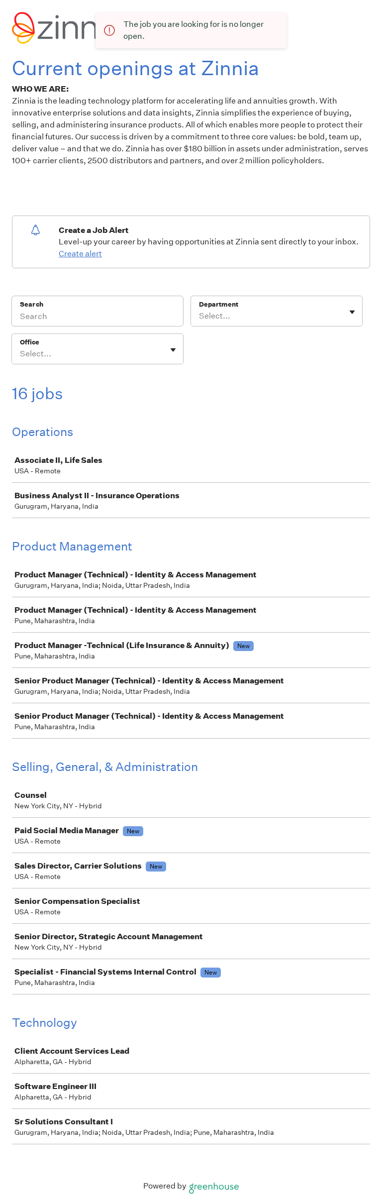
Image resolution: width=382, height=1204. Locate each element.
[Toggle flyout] (352, 312)
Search (31, 304)
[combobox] (199, 316)
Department (218, 304)
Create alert (80, 253)
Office (29, 342)
